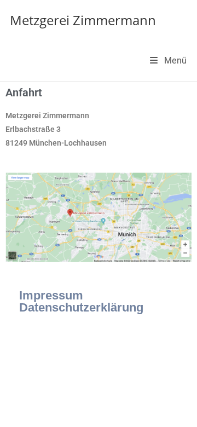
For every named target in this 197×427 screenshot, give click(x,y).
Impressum (51, 295)
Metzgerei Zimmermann (83, 20)
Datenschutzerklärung (81, 307)
